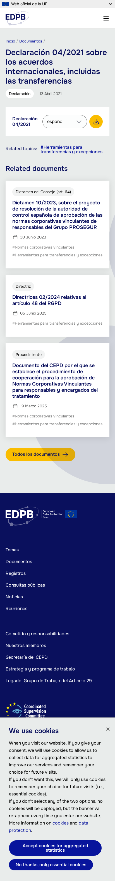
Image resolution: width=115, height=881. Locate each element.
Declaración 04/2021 (25, 121)
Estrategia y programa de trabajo (40, 669)
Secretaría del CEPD (27, 657)
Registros (16, 573)
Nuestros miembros (26, 645)
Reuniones (16, 608)
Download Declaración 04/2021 (96, 121)
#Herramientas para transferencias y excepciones (71, 149)
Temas (12, 550)
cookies (60, 823)
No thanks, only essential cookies (51, 865)
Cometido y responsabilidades (37, 634)
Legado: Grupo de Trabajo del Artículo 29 (49, 681)
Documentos (19, 561)
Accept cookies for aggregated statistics (55, 848)
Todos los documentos (36, 454)
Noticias (14, 597)
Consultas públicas (25, 585)
